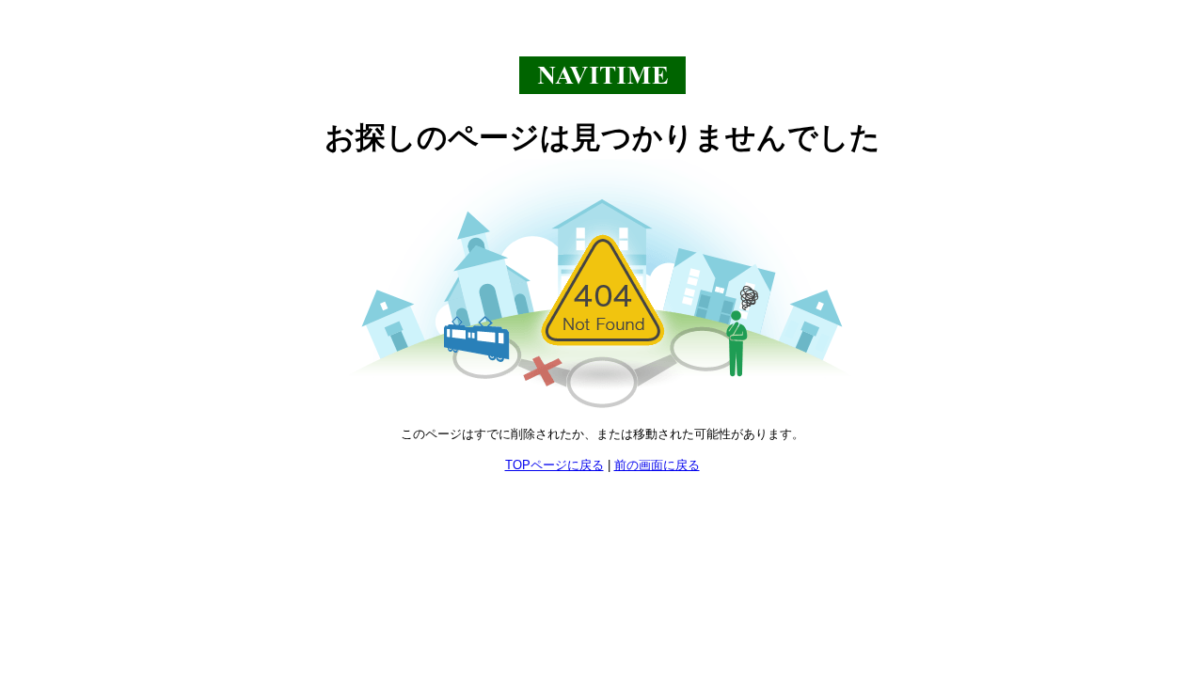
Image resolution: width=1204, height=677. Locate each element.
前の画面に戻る (657, 465)
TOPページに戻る (554, 465)
